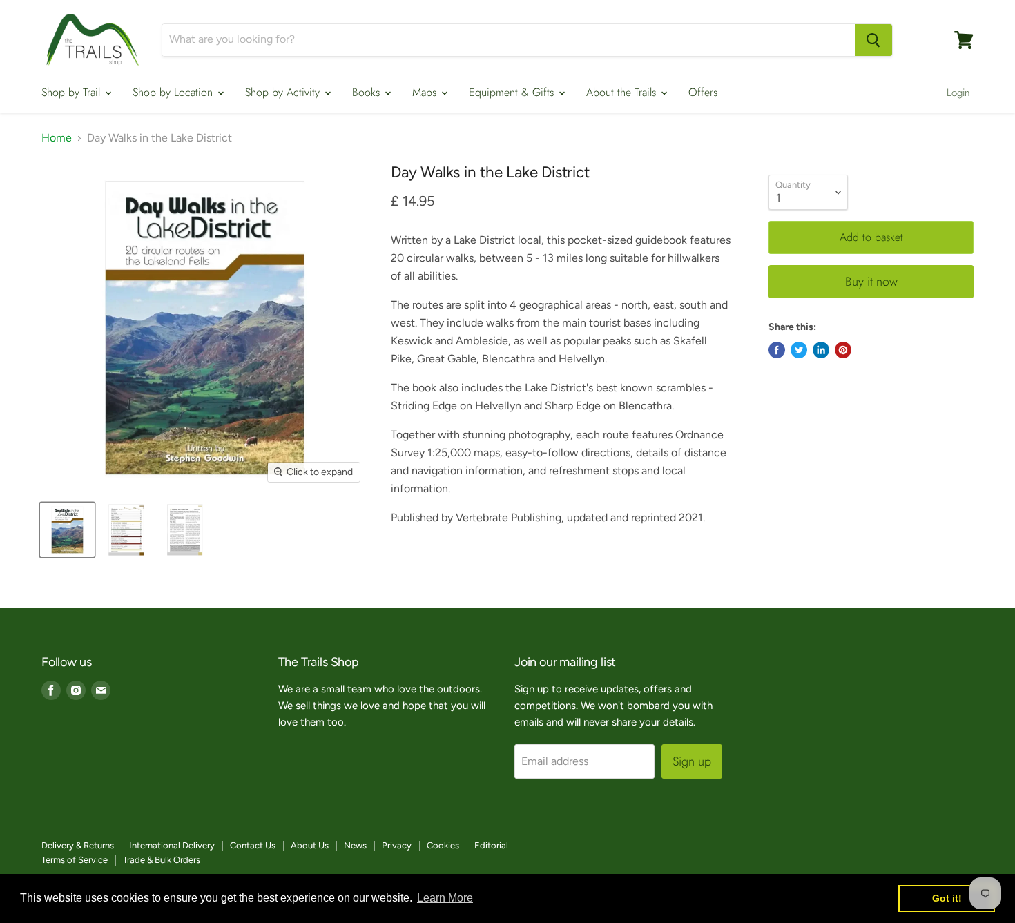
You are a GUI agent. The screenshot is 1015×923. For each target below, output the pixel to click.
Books (367, 92)
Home (56, 138)
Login (958, 92)
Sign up (692, 761)
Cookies (443, 845)
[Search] (873, 40)
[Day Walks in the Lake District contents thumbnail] (126, 530)
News (355, 845)
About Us (310, 845)
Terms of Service (74, 860)
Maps (426, 92)
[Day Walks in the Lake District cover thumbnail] (67, 530)
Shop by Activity (284, 92)
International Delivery (172, 845)
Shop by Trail (72, 92)
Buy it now (871, 282)
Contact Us (253, 845)
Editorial (491, 845)
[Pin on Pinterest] (843, 350)
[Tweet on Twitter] (799, 350)
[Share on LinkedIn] (821, 350)
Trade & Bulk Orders (161, 860)
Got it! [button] (947, 898)
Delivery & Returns (77, 845)
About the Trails (622, 92)
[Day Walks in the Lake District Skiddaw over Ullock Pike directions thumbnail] (184, 530)
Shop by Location (174, 92)
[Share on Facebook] (776, 350)
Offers (702, 92)
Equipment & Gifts (513, 92)
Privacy (397, 845)
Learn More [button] (445, 898)
